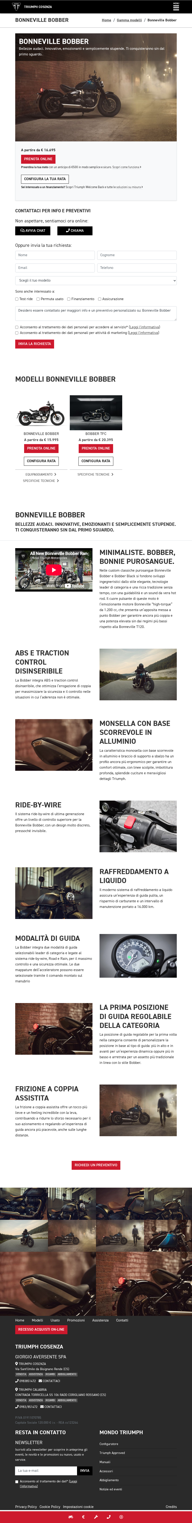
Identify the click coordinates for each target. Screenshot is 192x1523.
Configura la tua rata (45, 179)
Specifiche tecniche (39, 481)
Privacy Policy (26, 1507)
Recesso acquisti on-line (41, 1330)
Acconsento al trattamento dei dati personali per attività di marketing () (89, 333)
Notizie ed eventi (111, 1489)
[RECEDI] (121, 1517)
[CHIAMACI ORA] (108, 1517)
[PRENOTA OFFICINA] (96, 1517)
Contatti (122, 1320)
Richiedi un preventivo (96, 1165)
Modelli (37, 1320)
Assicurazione (113, 299)
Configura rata (41, 461)
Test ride (26, 299)
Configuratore (109, 1444)
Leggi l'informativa (144, 327)
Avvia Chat (35, 231)
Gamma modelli (129, 20)
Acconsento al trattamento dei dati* (44, 1481)
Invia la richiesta (34, 344)
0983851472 (27, 1381)
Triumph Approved (112, 1453)
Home (106, 20)
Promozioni (76, 1320)
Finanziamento (82, 299)
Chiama (77, 231)
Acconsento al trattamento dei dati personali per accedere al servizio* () (90, 327)
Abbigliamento (109, 1480)
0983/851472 (27, 1407)
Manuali (105, 1462)
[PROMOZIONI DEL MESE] (83, 1517)
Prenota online (38, 159)
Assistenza (100, 1320)
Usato (55, 1320)
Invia (84, 1471)
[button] (176, 6)
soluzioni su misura (128, 187)
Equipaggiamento (39, 474)
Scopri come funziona (126, 167)
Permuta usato (52, 299)
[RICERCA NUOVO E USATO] (71, 1517)
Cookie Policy (50, 1507)
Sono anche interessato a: (35, 292)
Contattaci (51, 1381)
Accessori (106, 1471)
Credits (171, 1507)
